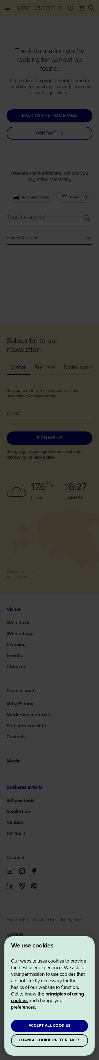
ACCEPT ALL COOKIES (49, 1026)
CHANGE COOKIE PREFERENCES (49, 1040)
